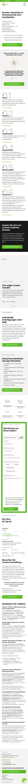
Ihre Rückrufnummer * (9, 448)
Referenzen (5, 775)
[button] (13, 78)
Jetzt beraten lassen (12, 44)
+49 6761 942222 (7, 763)
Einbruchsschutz (10, 471)
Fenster (16, 464)
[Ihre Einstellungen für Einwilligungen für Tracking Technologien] (25, 781)
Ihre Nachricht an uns (9, 475)
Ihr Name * (6, 441)
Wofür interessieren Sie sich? (11, 462)
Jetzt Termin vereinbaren (12, 247)
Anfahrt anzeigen (12, 597)
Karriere (4, 776)
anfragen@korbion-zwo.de (20, 0)
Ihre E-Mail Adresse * (9, 455)
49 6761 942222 (7, 534)
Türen (7, 464)
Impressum (5, 778)
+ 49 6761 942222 (7, 0)
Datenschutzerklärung (13, 501)
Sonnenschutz (10, 467)
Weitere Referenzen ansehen (12, 390)
